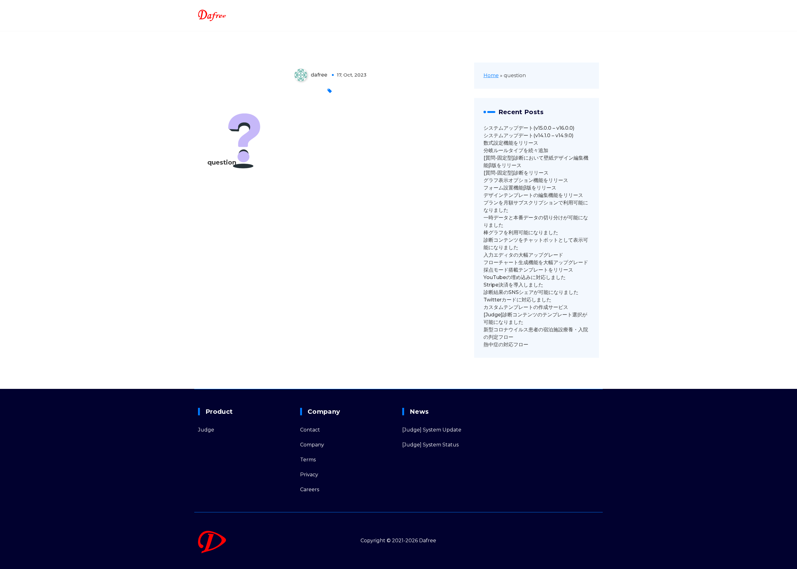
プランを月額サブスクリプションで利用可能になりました (535, 206)
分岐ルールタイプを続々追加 (515, 150)
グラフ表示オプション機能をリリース (525, 180)
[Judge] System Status (430, 445)
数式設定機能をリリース (510, 143)
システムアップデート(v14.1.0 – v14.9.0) (528, 135)
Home (491, 75)
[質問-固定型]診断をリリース (516, 173)
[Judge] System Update (431, 430)
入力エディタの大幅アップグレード (523, 255)
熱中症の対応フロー (505, 344)
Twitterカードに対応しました (517, 300)
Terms (308, 460)
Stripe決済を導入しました (513, 285)
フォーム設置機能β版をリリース (519, 188)
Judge (206, 430)
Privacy (309, 475)
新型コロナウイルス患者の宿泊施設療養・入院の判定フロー (535, 333)
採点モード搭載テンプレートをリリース (528, 270)
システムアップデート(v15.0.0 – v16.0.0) (528, 128)
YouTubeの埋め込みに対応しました (524, 277)
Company (312, 445)
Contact (310, 430)
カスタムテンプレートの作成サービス (525, 307)
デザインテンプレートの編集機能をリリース (533, 195)
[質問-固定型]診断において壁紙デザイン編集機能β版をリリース (535, 161)
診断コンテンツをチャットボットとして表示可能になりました (535, 243)
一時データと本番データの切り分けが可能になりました (535, 221)
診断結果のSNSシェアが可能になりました (530, 292)
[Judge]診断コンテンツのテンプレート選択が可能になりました (535, 318)
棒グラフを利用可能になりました (520, 233)
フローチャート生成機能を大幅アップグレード (535, 262)
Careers (309, 489)
